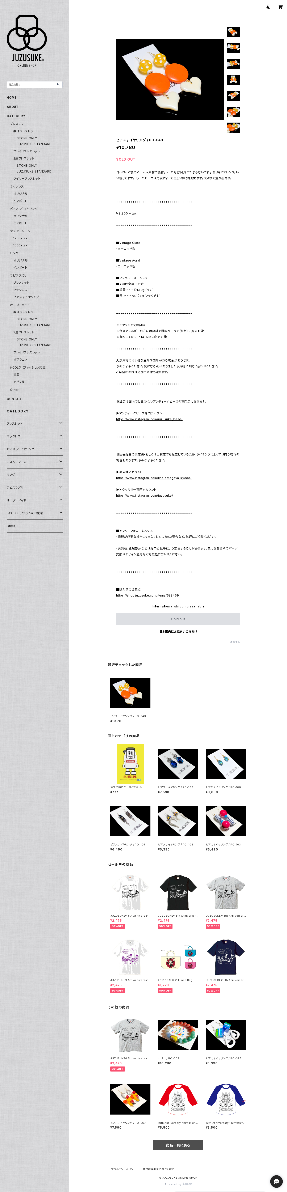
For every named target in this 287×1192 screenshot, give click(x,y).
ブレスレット (18, 124)
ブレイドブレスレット (26, 151)
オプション (20, 359)
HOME (12, 97)
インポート (20, 201)
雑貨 (16, 374)
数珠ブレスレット (24, 131)
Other (14, 389)
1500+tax (20, 245)
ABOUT (12, 107)
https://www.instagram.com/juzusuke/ (144, 495)
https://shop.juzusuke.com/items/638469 (147, 595)
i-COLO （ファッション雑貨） (28, 367)
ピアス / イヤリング (26, 297)
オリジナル (20, 193)
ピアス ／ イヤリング (24, 209)
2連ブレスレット (23, 158)
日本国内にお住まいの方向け (178, 631)
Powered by (173, 1184)
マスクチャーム (20, 231)
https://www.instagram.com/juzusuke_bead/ (149, 419)
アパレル (19, 381)
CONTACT (15, 399)
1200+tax (20, 238)
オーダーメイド (20, 305)
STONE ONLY (27, 138)
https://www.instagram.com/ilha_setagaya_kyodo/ (154, 478)
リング (14, 253)
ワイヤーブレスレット (27, 178)
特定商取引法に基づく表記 (158, 1169)
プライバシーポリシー (123, 1169)
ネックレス (17, 186)
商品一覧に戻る (178, 1145)
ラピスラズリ (18, 275)
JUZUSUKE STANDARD (34, 144)
